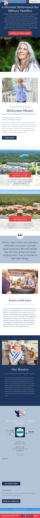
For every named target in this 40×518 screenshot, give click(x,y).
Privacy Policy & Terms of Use (8, 516)
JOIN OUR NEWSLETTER (20, 509)
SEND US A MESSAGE (11, 501)
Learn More (9, 138)
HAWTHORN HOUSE (20, 219)
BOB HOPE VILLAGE (20, 174)
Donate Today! (34, 1)
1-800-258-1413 (22, 449)
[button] (27, 1)
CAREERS (30, 421)
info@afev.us (20, 450)
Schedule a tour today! (20, 33)
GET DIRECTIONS (11, 484)
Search (8, 421)
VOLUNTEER (19, 424)
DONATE (15, 421)
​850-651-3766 (20, 447)
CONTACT (22, 421)
